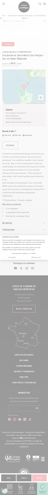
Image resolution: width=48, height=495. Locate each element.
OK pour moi (36, 257)
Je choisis (12, 257)
